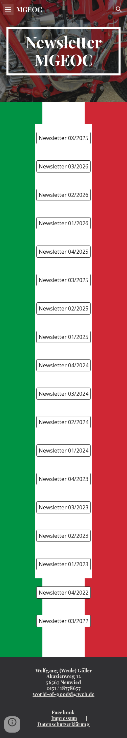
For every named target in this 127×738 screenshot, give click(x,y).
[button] (8, 9)
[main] (63, 51)
